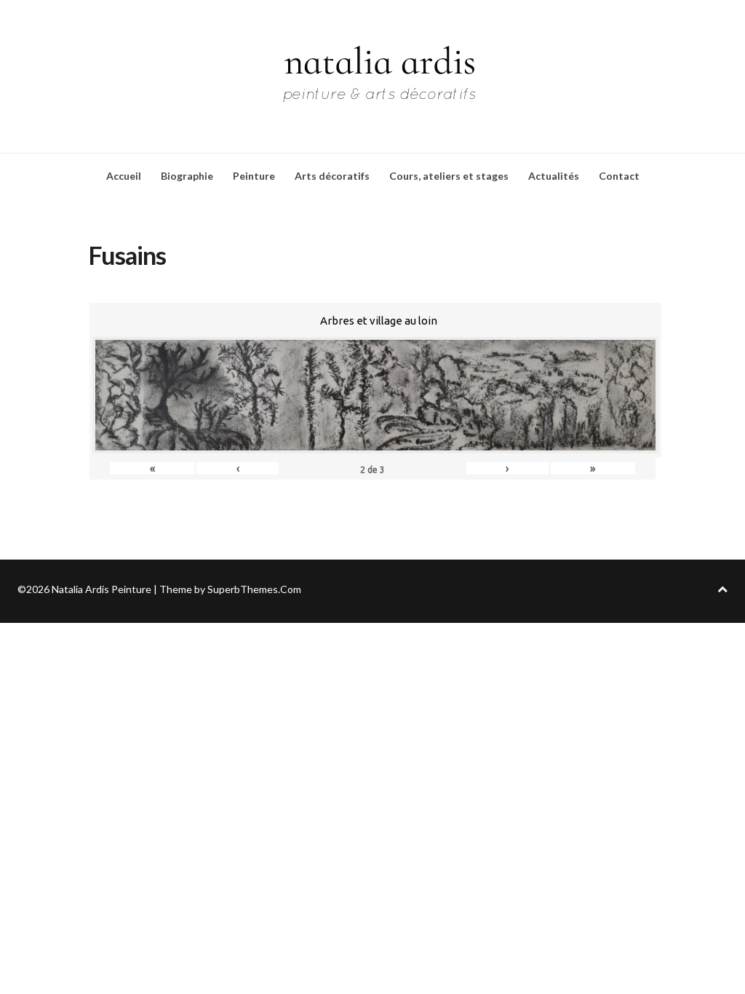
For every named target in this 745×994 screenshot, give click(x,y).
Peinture (254, 176)
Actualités (553, 176)
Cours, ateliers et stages (449, 176)
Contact (619, 176)
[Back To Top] (722, 589)
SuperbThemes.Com (254, 589)
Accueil (123, 176)
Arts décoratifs (332, 176)
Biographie (187, 176)
